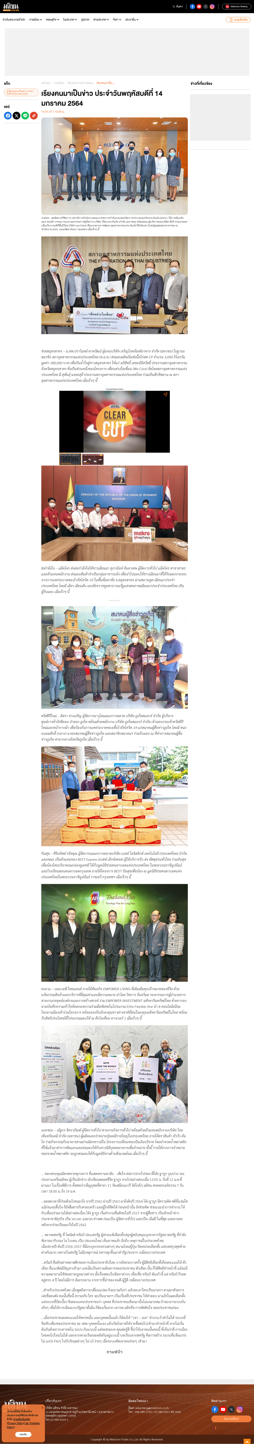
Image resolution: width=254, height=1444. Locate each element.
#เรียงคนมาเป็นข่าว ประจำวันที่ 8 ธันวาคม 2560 (20, 92)
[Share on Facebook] (8, 115)
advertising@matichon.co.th (152, 1408)
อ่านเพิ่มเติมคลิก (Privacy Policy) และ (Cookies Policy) (23, 1423)
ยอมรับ (23, 1434)
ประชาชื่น (130, 19)
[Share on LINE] (25, 115)
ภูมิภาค (85, 19)
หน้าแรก (45, 82)
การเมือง (34, 19)
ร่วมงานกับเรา (231, 1419)
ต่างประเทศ (99, 19)
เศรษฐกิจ (51, 19)
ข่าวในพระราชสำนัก (14, 19)
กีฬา (115, 19)
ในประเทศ (68, 19)
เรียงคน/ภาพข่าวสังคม (80, 82)
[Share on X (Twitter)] (16, 115)
